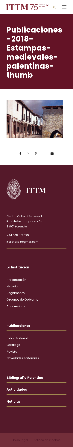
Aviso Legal (21, 440)
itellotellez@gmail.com (22, 242)
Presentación (16, 280)
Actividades (17, 389)
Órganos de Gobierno (22, 299)
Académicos (16, 306)
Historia (12, 286)
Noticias (14, 401)
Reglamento (16, 293)
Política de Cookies (47, 440)
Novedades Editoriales (23, 358)
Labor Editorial (17, 338)
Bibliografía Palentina (25, 377)
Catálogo (13, 345)
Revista (12, 351)
